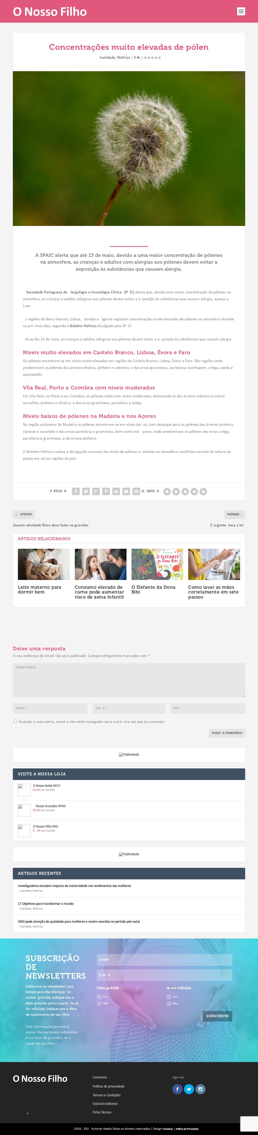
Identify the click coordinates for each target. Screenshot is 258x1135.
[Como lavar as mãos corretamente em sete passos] (214, 564)
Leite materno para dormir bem (39, 589)
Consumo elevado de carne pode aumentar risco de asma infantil (99, 592)
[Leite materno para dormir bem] (44, 564)
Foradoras (168, 1129)
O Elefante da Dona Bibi (154, 589)
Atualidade (106, 58)
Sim (105, 996)
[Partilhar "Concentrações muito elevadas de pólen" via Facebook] (76, 491)
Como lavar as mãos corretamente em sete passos (213, 592)
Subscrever (217, 1016)
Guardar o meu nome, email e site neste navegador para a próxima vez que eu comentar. (92, 722)
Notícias (123, 58)
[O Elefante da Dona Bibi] (157, 564)
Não (105, 1003)
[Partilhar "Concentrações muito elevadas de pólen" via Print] (136, 491)
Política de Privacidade (187, 1129)
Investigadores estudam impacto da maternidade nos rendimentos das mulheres (74, 886)
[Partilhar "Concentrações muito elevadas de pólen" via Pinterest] (106, 491)
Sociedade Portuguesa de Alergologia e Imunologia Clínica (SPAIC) (80, 292)
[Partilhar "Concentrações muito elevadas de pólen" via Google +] (96, 491)
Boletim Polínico (83, 326)
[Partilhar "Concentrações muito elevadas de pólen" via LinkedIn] (116, 491)
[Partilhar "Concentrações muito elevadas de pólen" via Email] (126, 491)
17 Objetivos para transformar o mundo (46, 904)
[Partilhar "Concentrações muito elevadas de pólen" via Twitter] (86, 491)
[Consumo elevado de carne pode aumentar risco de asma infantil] (100, 564)
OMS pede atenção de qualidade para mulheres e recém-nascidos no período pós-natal (79, 922)
